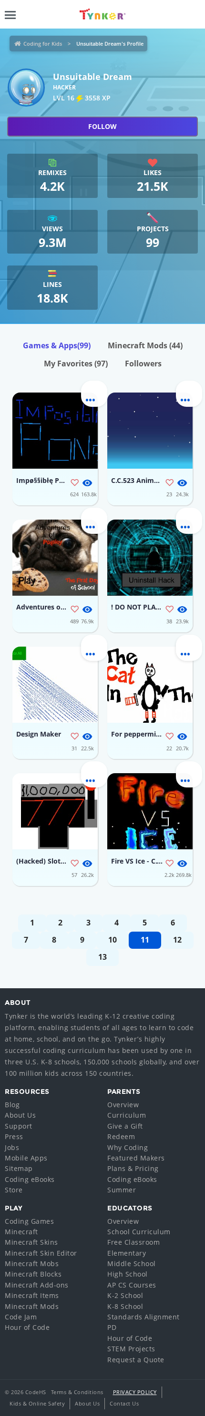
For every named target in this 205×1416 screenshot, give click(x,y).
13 (102, 957)
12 (177, 939)
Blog (12, 1104)
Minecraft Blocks (33, 1273)
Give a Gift (125, 1126)
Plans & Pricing (133, 1168)
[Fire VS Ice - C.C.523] (150, 811)
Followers (143, 363)
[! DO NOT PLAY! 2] (150, 558)
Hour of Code (27, 1327)
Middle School (131, 1263)
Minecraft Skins (31, 1242)
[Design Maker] (55, 685)
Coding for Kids (42, 43)
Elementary (126, 1253)
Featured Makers (136, 1157)
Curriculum (126, 1115)
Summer (121, 1189)
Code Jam (21, 1316)
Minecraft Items (32, 1295)
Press (14, 1136)
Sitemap (19, 1168)
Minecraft (21, 1231)
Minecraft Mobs (32, 1263)
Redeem (121, 1136)
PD (111, 1327)
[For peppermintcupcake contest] (150, 685)
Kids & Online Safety (37, 1403)
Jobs (12, 1147)
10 (112, 939)
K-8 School (125, 1306)
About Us (20, 1115)
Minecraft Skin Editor (41, 1253)
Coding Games (29, 1221)
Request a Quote (135, 1359)
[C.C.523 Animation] (150, 431)
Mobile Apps (26, 1157)
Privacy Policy (135, 1392)
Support (18, 1126)
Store (14, 1189)
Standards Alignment (143, 1316)
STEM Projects (131, 1348)
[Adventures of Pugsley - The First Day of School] (55, 558)
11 (145, 939)
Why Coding (127, 1147)
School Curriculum (139, 1231)
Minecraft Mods (145, 345)
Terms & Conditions (77, 1392)
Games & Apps (57, 345)
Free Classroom (133, 1242)
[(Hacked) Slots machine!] (55, 811)
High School (127, 1273)
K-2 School (125, 1295)
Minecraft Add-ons (37, 1284)
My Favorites (76, 363)
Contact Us (124, 1403)
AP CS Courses (131, 1284)
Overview (123, 1104)
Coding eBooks (30, 1179)
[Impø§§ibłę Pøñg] (55, 431)
